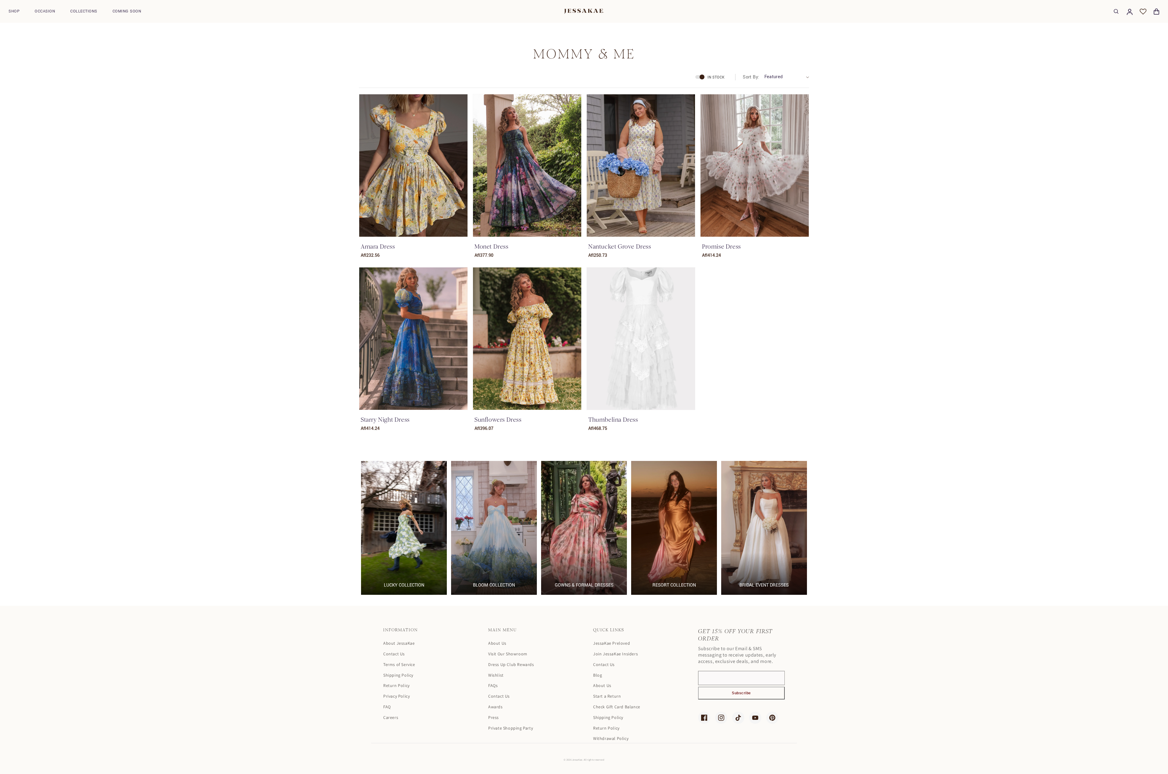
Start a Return (607, 696)
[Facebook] (704, 718)
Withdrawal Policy (610, 738)
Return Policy (396, 685)
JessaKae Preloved (611, 643)
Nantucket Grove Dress (619, 246)
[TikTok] (738, 718)
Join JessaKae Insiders (615, 654)
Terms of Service (399, 664)
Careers (390, 717)
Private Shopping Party (510, 728)
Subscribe (741, 693)
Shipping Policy (398, 675)
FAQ (387, 707)
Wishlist (496, 675)
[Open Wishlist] (1143, 11)
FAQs (493, 685)
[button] (14, 11)
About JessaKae (399, 643)
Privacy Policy (396, 696)
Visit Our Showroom (507, 654)
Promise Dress (721, 246)
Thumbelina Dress (613, 419)
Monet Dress (491, 246)
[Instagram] (721, 718)
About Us (497, 643)
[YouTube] (755, 718)
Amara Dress (378, 246)
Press (493, 717)
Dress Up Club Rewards (511, 664)
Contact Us (394, 654)
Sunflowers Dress (498, 419)
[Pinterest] (772, 718)
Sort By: (751, 77)
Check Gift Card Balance (616, 707)
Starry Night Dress (385, 419)
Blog (597, 675)
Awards (495, 707)
